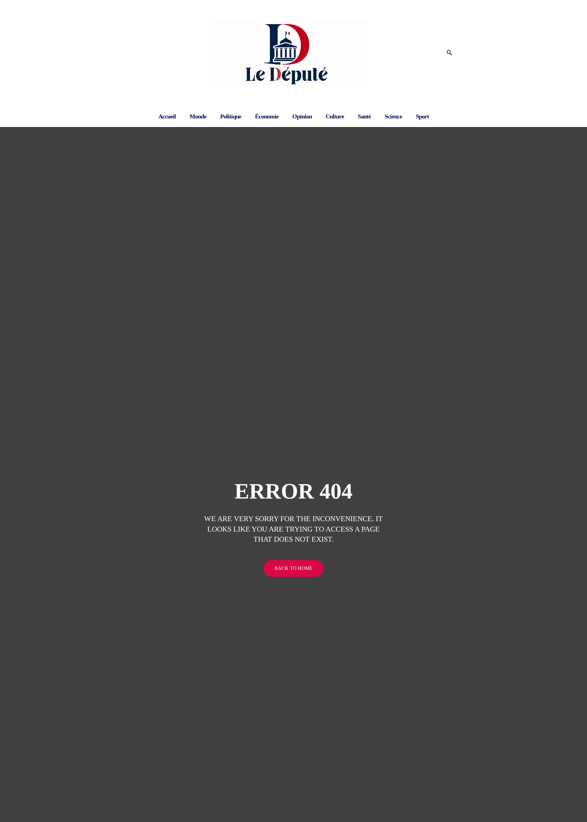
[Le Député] (293, 53)
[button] (449, 53)
